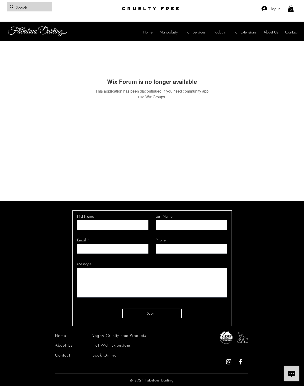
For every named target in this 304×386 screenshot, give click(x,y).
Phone (161, 240)
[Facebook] (240, 361)
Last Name (164, 216)
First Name (85, 216)
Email (81, 240)
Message (84, 264)
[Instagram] (228, 361)
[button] (291, 8)
